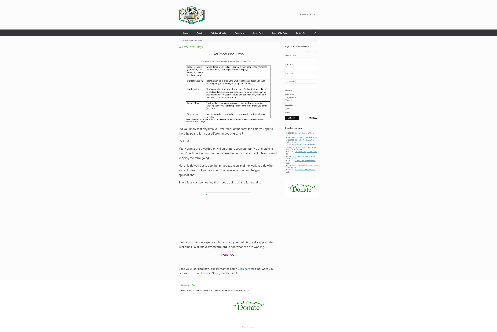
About (199, 33)
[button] (314, 32)
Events (289, 100)
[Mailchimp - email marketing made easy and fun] (313, 120)
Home (185, 33)
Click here (244, 269)
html (288, 108)
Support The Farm (279, 33)
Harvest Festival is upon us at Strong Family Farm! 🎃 (301, 148)
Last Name (289, 73)
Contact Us (300, 33)
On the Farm (258, 33)
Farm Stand (239, 33)
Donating (290, 94)
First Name (289, 64)
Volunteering (291, 97)
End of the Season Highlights (305, 145)
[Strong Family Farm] (191, 15)
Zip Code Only (290, 81)
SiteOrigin (252, 327)
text (288, 112)
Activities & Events (218, 33)
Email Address (291, 55)
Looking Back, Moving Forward (306, 137)
